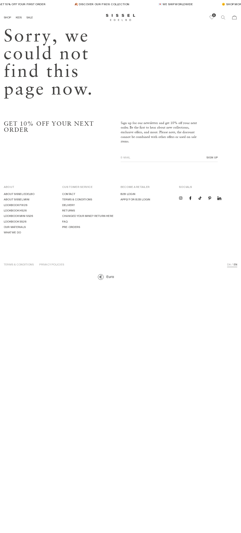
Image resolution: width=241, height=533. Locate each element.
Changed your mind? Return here (87, 215)
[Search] (223, 17)
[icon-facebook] (190, 197)
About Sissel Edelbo (19, 193)
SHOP (7, 17)
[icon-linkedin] (219, 197)
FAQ (65, 221)
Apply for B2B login (135, 199)
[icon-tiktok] (200, 197)
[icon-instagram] (181, 197)
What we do (12, 232)
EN (235, 264)
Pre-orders (71, 226)
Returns (68, 210)
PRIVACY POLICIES (51, 264)
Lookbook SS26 (15, 221)
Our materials (15, 226)
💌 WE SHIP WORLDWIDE (174, 4)
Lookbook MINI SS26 (18, 215)
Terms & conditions (77, 199)
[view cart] (234, 17)
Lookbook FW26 (16, 205)
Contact (69, 193)
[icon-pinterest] (210, 197)
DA (229, 264)
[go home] (121, 17)
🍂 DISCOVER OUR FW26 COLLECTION (100, 4)
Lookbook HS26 (15, 210)
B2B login (127, 193)
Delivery (68, 205)
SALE (29, 17)
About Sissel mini (16, 199)
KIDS (19, 17)
